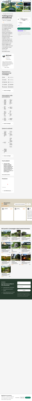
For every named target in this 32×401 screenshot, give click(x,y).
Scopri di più (8, 399)
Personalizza (17, 397)
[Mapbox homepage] (4, 187)
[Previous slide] (27, 204)
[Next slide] (30, 204)
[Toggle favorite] (2, 231)
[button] (24, 19)
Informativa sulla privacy (24, 296)
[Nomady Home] (5, 1)
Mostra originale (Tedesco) (6, 51)
